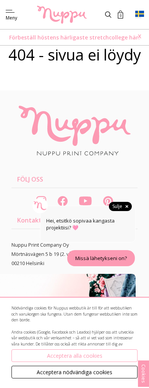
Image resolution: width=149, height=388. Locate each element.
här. (134, 37)
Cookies (143, 373)
